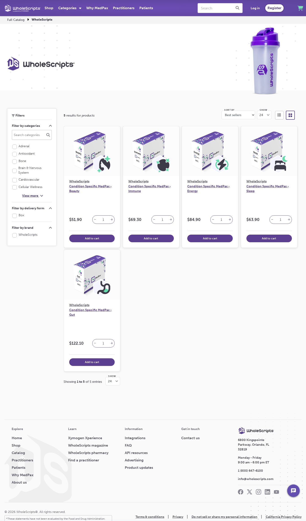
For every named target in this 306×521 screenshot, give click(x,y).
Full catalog (15, 20)
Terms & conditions (150, 517)
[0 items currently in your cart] (300, 8)
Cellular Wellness (31, 187)
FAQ (128, 445)
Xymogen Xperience (85, 438)
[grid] (290, 115)
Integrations (135, 438)
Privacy (177, 517)
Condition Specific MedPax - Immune (149, 188)
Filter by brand (22, 228)
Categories (67, 8)
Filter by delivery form (28, 208)
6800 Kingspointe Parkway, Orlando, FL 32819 (253, 444)
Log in (255, 8)
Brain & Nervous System (30, 170)
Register (274, 8)
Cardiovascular (29, 180)
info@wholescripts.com (256, 479)
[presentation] (238, 8)
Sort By (229, 110)
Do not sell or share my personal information (224, 517)
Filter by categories (26, 126)
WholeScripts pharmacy (88, 453)
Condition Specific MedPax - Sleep (267, 188)
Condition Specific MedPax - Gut (90, 312)
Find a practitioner (83, 460)
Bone (23, 161)
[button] (95, 219)
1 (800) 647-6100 (250, 471)
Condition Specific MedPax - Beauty (90, 188)
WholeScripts (28, 235)
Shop (49, 8)
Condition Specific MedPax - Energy (208, 188)
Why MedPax (97, 8)
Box (22, 215)
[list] (279, 115)
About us (19, 482)
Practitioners (123, 8)
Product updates (139, 467)
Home (17, 438)
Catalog (18, 453)
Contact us (190, 438)
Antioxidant (27, 154)
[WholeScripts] (22, 8)
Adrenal (24, 146)
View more (30, 196)
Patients (146, 8)
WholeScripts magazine (88, 445)
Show (263, 110)
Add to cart (92, 238)
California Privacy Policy (284, 517)
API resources (136, 453)
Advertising (134, 460)
